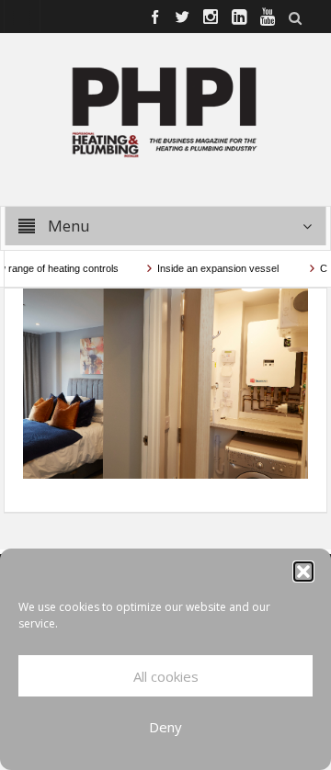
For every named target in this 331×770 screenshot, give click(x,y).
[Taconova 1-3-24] (166, 382)
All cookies (166, 676)
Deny (165, 727)
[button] (303, 571)
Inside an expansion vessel (214, 268)
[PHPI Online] (165, 110)
